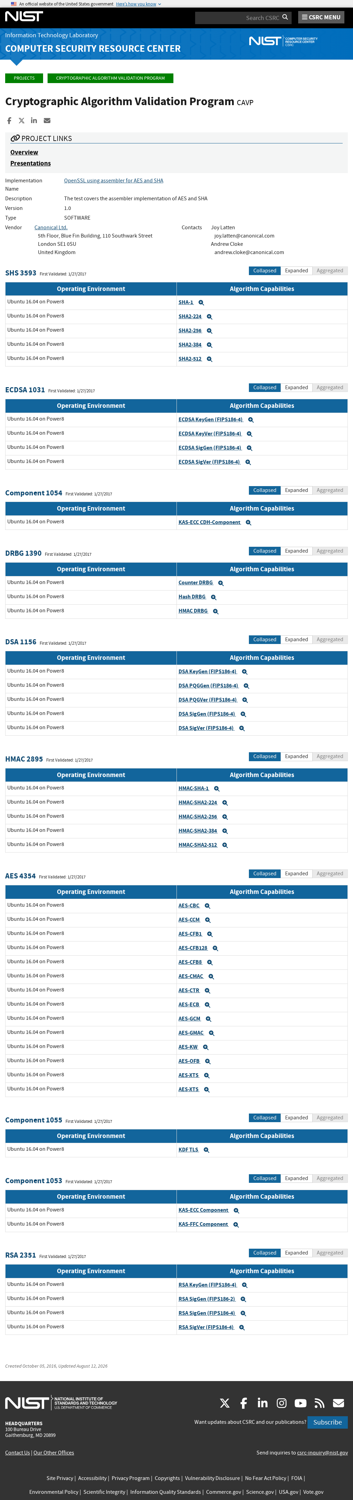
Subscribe (327, 1422)
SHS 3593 (21, 273)
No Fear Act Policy (265, 1478)
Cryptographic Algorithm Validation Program (110, 78)
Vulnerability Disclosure (212, 1478)
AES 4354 (20, 875)
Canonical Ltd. (51, 227)
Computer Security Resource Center (93, 48)
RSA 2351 (20, 1255)
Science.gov (260, 1492)
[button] (201, 303)
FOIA (296, 1478)
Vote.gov (313, 1492)
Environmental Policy (53, 1492)
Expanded (296, 270)
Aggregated (330, 270)
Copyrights (167, 1478)
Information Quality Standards (165, 1492)
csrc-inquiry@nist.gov (322, 1452)
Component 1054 (33, 492)
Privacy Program (131, 1478)
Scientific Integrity (104, 1492)
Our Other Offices (53, 1452)
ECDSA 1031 (25, 389)
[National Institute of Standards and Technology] (61, 1402)
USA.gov (288, 1492)
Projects (24, 78)
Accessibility (92, 1478)
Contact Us (17, 1452)
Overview (24, 152)
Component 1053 (33, 1180)
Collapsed (264, 270)
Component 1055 (33, 1120)
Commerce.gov (223, 1492)
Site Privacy (60, 1478)
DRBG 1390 (23, 553)
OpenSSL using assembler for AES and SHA (113, 180)
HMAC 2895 (24, 759)
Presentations (30, 163)
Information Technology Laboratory (51, 35)
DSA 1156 (21, 641)
